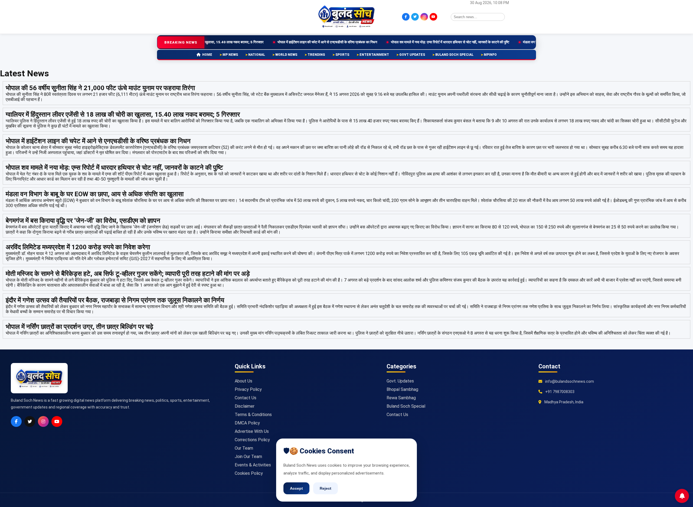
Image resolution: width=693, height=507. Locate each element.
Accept (296, 488)
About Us (243, 381)
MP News (230, 55)
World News (286, 55)
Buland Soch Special (454, 55)
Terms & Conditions (253, 414)
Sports (342, 55)
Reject (325, 488)
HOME (207, 55)
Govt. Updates (400, 381)
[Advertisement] (212, 16)
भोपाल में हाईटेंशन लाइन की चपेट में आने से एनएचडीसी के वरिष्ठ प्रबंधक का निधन (296, 42)
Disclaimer (244, 406)
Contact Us (245, 397)
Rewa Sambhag (401, 397)
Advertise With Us (252, 431)
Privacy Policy (248, 389)
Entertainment (374, 55)
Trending (316, 55)
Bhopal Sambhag (402, 389)
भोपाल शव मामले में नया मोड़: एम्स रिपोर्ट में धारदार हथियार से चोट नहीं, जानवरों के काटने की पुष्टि (419, 42)
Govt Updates (412, 55)
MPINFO (490, 55)
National (256, 55)
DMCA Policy (247, 423)
